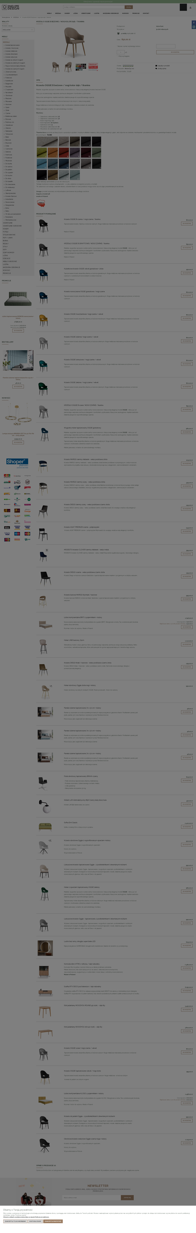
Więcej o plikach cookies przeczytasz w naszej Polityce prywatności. (26, 1217)
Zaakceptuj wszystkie (53, 1221)
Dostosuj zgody (35, 1221)
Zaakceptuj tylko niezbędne (15, 1221)
